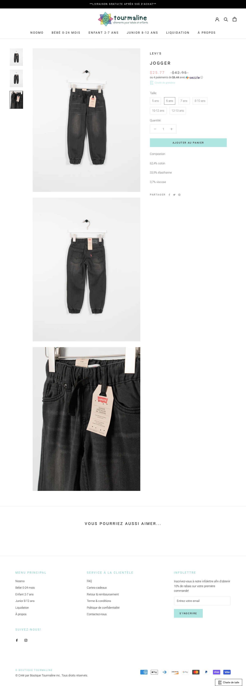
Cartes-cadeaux (97, 587)
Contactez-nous (97, 614)
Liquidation (178, 32)
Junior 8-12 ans (142, 32)
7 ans (183, 101)
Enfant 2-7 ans (104, 32)
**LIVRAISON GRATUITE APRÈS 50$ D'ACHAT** (123, 4)
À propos (207, 32)
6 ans (169, 101)
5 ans (155, 101)
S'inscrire (188, 613)
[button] (188, 77)
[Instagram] (25, 640)
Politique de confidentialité (103, 607)
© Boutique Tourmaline (34, 670)
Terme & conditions (99, 601)
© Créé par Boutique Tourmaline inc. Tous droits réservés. (51, 675)
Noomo (37, 32)
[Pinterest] (179, 195)
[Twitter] (174, 195)
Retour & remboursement (103, 594)
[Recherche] (226, 19)
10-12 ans (158, 110)
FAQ (89, 581)
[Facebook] (169, 195)
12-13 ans (178, 110)
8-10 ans (200, 101)
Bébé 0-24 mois (66, 32)
